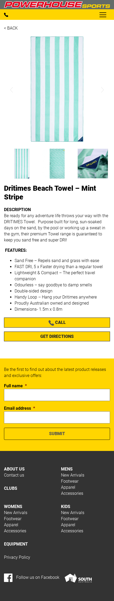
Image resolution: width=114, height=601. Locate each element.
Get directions (57, 336)
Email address (19, 408)
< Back (11, 28)
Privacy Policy (17, 557)
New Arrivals (72, 475)
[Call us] (6, 14)
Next (102, 90)
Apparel (68, 487)
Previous (12, 90)
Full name (15, 385)
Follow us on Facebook (37, 577)
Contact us (14, 475)
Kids (65, 506)
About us (14, 469)
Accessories (72, 493)
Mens (67, 469)
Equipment (16, 544)
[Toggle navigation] (102, 14)
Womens (13, 506)
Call (60, 322)
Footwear (69, 481)
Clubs (10, 488)
